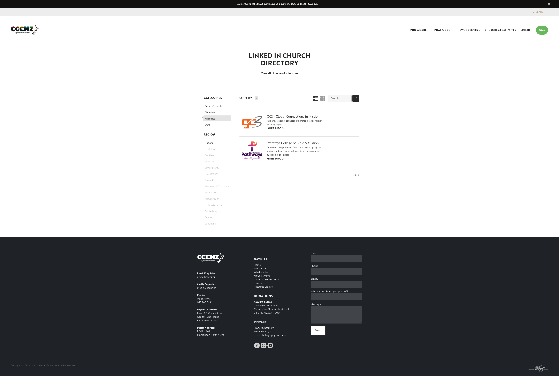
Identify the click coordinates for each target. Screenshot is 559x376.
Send (318, 330)
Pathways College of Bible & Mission (293, 143)
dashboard (35, 365)
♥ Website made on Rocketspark (59, 365)
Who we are (260, 268)
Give (542, 30)
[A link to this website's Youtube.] (270, 345)
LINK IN (525, 30)
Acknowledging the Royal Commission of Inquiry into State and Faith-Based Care (277, 3)
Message (316, 304)
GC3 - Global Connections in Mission (293, 116)
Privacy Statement (264, 327)
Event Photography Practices (270, 335)
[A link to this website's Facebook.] (257, 345)
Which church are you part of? (329, 291)
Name (314, 253)
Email (314, 278)
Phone (314, 265)
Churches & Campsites (266, 279)
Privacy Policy (261, 331)
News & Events (262, 275)
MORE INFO (275, 128)
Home (257, 265)
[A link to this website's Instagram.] (263, 345)
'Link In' (258, 283)
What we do (261, 272)
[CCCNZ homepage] (64, 30)
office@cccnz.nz (206, 277)
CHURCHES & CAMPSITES (500, 30)
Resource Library (263, 286)
